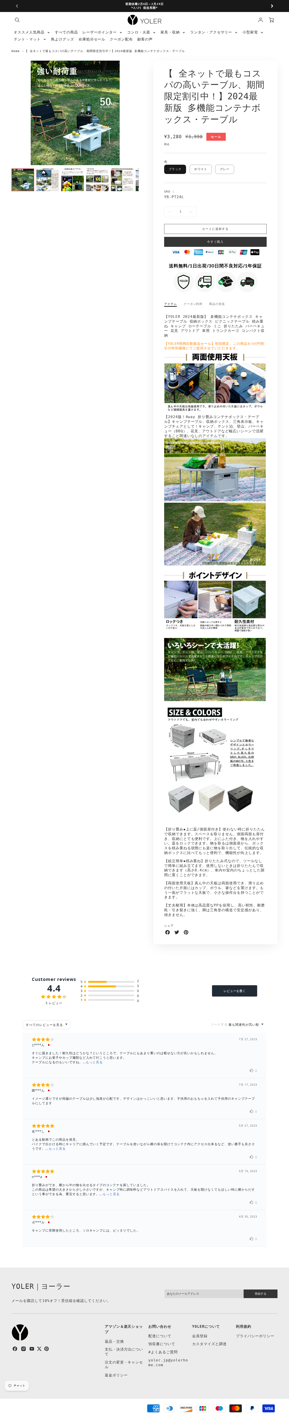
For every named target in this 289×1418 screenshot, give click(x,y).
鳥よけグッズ (62, 39)
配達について (159, 1336)
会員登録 (199, 1336)
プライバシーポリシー (255, 1336)
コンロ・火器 (138, 32)
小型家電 (250, 32)
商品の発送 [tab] (217, 304)
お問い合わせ (159, 1326)
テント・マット (27, 39)
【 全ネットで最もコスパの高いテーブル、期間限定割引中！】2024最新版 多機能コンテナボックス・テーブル (105, 51)
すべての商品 (66, 32)
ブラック (175, 169)
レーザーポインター (99, 32)
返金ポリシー (116, 1375)
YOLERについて (206, 1326)
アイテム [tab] (170, 304)
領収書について (161, 1344)
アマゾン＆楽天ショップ (124, 1329)
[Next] (271, 6)
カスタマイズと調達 (209, 1344)
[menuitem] (32, 32)
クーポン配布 (121, 39)
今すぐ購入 (215, 241)
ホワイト (200, 169)
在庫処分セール (92, 39)
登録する (260, 1293)
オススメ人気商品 (29, 32)
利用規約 (243, 1326)
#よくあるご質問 (163, 1352)
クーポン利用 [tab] (193, 304)
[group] (144, 6)
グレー (225, 169)
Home (16, 51)
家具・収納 (170, 32)
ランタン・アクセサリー (211, 32)
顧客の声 (145, 39)
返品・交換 (114, 1341)
